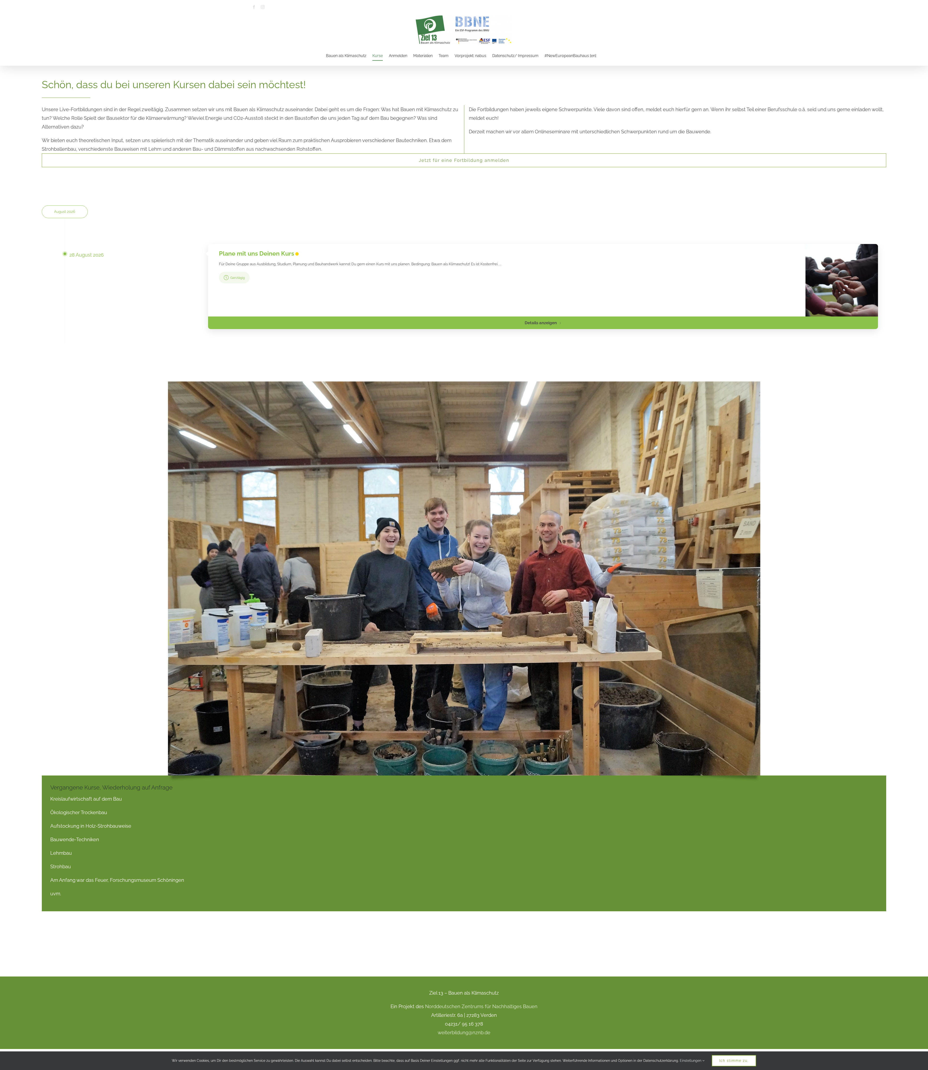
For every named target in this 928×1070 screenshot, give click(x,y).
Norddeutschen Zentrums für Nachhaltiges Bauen (481, 1006)
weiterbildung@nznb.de (464, 1032)
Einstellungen (691, 1061)
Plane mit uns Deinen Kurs (256, 253)
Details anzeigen (541, 322)
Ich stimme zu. (734, 1061)
